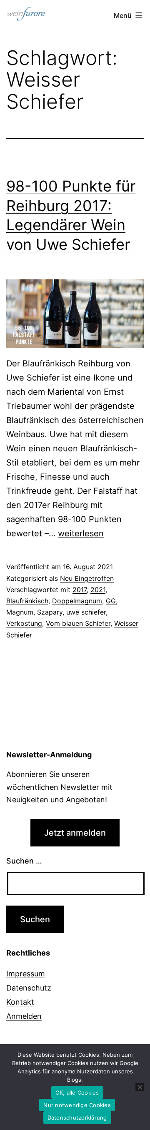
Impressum (25, 973)
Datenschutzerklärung (77, 1117)
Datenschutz (28, 987)
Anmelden (24, 1016)
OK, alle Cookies (77, 1092)
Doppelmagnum (77, 601)
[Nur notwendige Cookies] (139, 1087)
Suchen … (24, 860)
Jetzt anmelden (75, 833)
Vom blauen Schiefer (78, 623)
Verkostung (24, 623)
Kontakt (20, 1002)
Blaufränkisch (27, 601)
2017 (79, 589)
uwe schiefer (86, 612)
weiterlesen (81, 533)
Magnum (19, 612)
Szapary (49, 612)
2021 (97, 589)
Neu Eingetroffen (87, 578)
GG (111, 601)
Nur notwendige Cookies (77, 1105)
